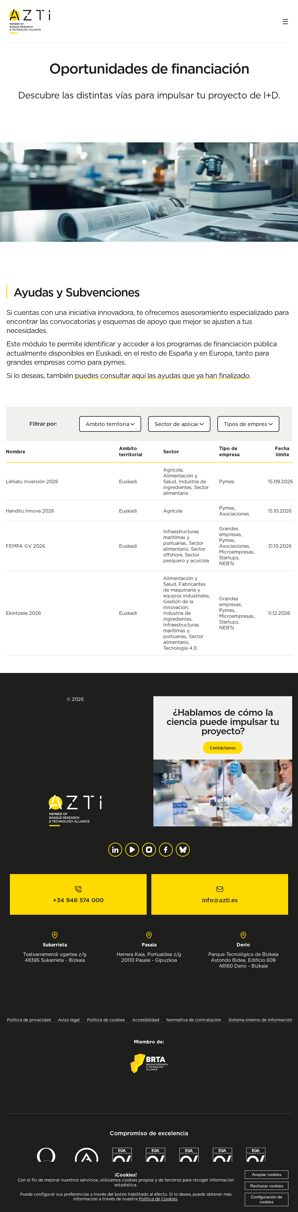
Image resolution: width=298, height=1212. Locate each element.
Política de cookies (106, 1019)
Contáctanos (223, 748)
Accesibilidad (145, 1019)
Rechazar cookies (266, 1186)
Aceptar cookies (266, 1174)
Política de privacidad (29, 1019)
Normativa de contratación (193, 1019)
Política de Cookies (158, 1199)
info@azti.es (220, 900)
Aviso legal (69, 1019)
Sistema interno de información (260, 1019)
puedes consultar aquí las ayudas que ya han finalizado (162, 375)
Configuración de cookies (266, 1199)
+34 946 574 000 (78, 900)
